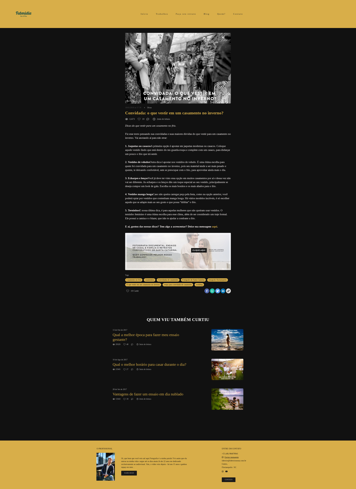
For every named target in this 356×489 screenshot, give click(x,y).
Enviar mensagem (232, 457)
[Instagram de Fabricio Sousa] (222, 471)
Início (144, 14)
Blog (207, 14)
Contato (238, 14)
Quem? (221, 14)
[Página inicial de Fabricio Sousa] (23, 14)
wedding (199, 285)
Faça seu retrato (186, 14)
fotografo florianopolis (218, 280)
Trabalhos (162, 14)
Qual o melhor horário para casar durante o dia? (149, 364)
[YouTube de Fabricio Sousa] (226, 471)
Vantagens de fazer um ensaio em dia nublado (148, 394)
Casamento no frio (134, 280)
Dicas (149, 108)
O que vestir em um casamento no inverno (143, 285)
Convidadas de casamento (168, 280)
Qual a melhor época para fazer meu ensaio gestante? (146, 337)
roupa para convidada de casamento (178, 285)
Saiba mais (129, 473)
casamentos (149, 280)
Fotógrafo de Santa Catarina (193, 280)
